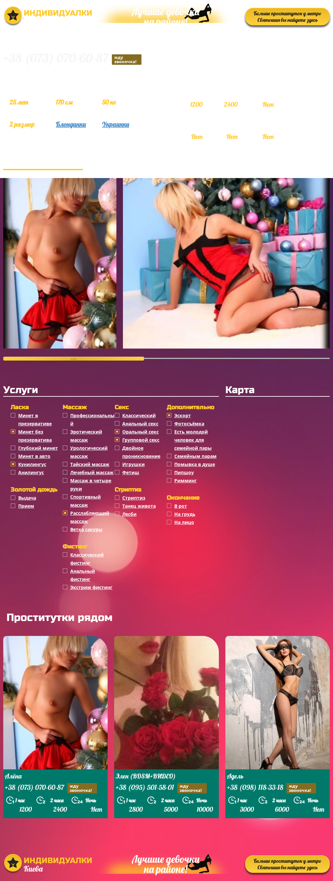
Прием (26, 506)
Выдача (27, 498)
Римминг (185, 480)
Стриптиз (133, 498)
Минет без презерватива (35, 436)
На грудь (184, 514)
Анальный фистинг (82, 575)
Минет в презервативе (35, 419)
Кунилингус (32, 464)
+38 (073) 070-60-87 (70, 59)
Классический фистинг (87, 559)
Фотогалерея (43, 162)
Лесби (129, 514)
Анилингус (31, 472)
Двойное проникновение (141, 452)
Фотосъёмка (189, 423)
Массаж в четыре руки (90, 484)
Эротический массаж (86, 436)
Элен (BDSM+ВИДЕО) (146, 776)
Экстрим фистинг (91, 587)
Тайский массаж (89, 464)
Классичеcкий (139, 415)
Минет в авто (34, 456)
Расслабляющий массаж (89, 517)
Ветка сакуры (86, 529)
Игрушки (133, 464)
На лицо (184, 522)
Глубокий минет (38, 448)
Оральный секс (140, 432)
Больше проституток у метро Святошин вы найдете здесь (287, 16)
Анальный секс (140, 423)
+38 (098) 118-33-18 (269, 788)
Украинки (115, 124)
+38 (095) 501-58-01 (159, 788)
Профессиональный (92, 419)
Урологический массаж (89, 452)
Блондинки (71, 124)
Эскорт (182, 415)
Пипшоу (184, 472)
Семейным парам (195, 456)
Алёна (13, 776)
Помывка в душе (194, 464)
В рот (180, 506)
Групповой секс (140, 440)
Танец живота (139, 506)
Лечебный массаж (91, 472)
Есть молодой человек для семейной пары (193, 440)
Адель (235, 776)
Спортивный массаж (85, 501)
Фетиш (130, 472)
